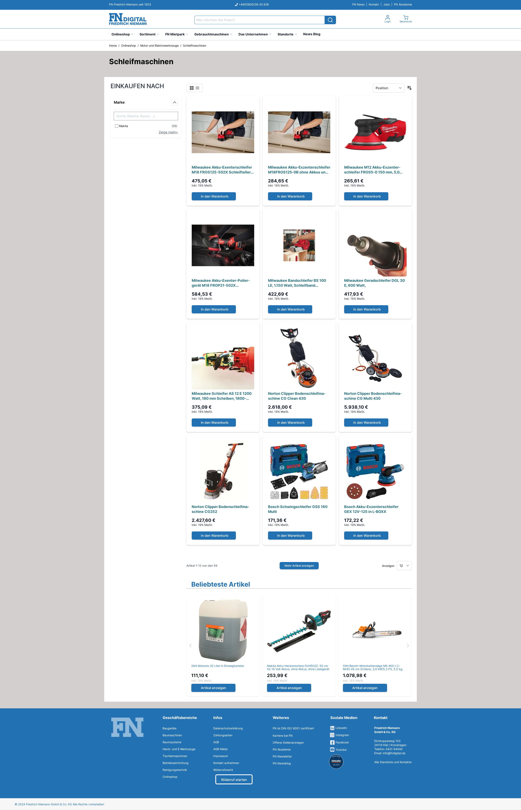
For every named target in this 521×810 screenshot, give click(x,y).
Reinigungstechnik (175, 770)
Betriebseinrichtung (175, 763)
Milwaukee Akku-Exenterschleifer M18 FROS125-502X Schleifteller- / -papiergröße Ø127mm (222, 170)
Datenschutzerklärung (228, 728)
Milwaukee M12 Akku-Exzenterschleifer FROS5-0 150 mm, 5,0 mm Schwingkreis (372, 170)
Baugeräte (169, 728)
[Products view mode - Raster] (191, 88)
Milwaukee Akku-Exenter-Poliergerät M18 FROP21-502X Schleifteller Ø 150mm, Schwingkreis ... (221, 283)
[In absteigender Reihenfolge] (409, 88)
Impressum (220, 756)
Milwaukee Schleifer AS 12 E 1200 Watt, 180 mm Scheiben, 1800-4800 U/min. (222, 396)
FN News (358, 4)
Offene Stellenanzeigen (288, 742)
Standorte (285, 34)
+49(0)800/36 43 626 (254, 4)
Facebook (342, 742)
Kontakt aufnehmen (226, 763)
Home (113, 45)
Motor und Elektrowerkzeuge (159, 45)
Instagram (342, 735)
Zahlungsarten (222, 735)
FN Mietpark (175, 34)
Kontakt (374, 4)
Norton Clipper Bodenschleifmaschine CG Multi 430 (373, 396)
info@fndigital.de (394, 753)
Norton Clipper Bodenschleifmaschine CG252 (220, 509)
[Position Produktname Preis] (389, 87)
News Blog (311, 34)
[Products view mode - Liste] (197, 88)
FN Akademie (403, 4)
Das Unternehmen (253, 34)
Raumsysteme (172, 742)
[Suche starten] (330, 20)
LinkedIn (341, 728)
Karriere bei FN (283, 735)
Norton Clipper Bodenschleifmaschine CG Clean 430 (296, 396)
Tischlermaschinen (175, 756)
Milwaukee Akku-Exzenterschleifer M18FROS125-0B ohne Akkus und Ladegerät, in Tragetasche (299, 170)
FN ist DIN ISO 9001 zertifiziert (293, 728)
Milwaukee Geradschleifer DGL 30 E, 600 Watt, (374, 283)
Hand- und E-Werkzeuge (179, 749)
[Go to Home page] (128, 19)
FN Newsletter (282, 756)
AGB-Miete (220, 749)
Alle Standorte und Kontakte (393, 762)
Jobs (386, 4)
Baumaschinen (172, 735)
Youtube (341, 749)
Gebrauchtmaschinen (211, 34)
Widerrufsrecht (223, 770)
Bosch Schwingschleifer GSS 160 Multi (297, 509)
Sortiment (147, 34)
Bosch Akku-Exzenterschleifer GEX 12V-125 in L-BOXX (371, 509)
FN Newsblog (282, 763)
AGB (216, 742)
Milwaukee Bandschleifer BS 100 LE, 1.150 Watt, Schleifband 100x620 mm (297, 283)
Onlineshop (121, 34)
